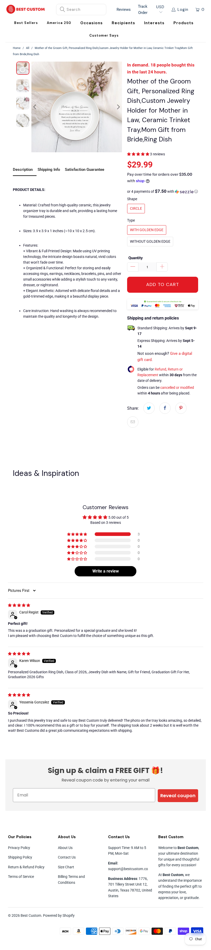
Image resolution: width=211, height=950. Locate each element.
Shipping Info (49, 169)
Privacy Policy (19, 848)
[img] (19, 605)
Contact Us (67, 857)
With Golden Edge (146, 230)
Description (23, 169)
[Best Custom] (25, 10)
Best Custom (31, 915)
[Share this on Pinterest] (181, 408)
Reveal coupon (178, 795)
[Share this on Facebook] (165, 408)
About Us (65, 848)
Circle (136, 208)
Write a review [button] (105, 571)
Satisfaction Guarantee (84, 169)
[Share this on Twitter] (149, 408)
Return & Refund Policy (26, 867)
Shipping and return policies (153, 318)
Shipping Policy (20, 857)
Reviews (124, 9)
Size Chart (66, 867)
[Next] (118, 107)
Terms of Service (21, 877)
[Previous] (35, 107)
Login (183, 9)
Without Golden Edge (150, 241)
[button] (91, 23)
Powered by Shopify (59, 915)
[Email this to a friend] (132, 422)
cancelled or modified (177, 387)
